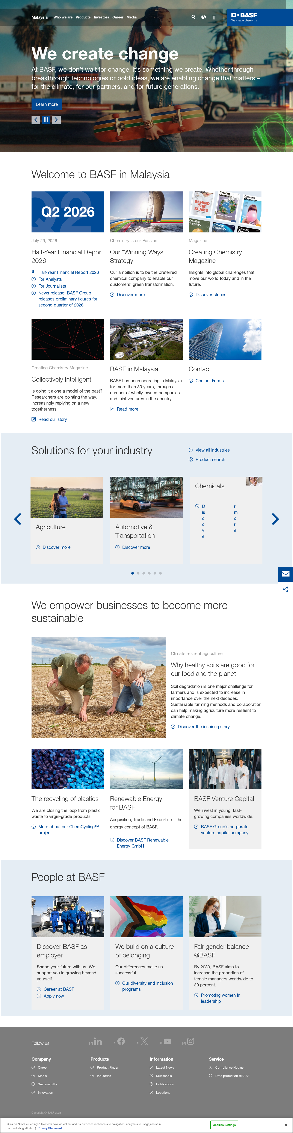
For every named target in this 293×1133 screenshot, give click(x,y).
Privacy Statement (50, 1128)
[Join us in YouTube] (165, 1044)
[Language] (203, 17)
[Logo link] (244, 17)
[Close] (286, 1125)
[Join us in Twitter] (142, 1044)
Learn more (47, 104)
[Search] (193, 17)
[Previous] (36, 120)
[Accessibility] (213, 17)
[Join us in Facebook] (119, 1044)
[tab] (132, 573)
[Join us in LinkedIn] (95, 1044)
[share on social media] (285, 589)
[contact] (285, 574)
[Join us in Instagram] (188, 1044)
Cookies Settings (224, 1125)
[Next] (56, 120)
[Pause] (46, 120)
